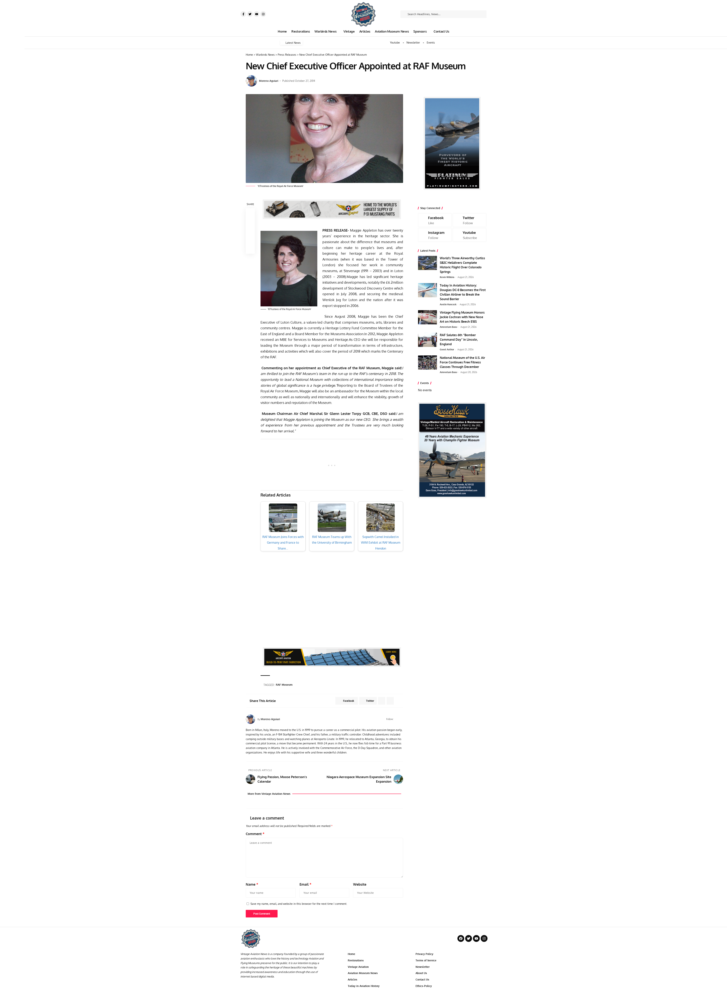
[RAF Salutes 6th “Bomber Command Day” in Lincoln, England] (427, 340)
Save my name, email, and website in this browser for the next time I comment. (298, 903)
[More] (250, 249)
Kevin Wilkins (447, 277)
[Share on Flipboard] (381, 701)
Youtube (395, 42)
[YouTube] (401, 719)
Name (252, 884)
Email (305, 884)
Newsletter (413, 42)
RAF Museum (284, 684)
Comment (255, 834)
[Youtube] (256, 14)
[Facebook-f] (243, 14)
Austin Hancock (448, 304)
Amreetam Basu (448, 327)
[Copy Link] (250, 231)
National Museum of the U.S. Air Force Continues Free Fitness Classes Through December (462, 362)
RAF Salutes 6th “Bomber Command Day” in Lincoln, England (459, 339)
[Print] (250, 240)
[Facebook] (396, 719)
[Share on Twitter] (250, 221)
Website (359, 884)
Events (431, 42)
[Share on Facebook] (250, 212)
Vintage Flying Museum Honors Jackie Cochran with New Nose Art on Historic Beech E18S (462, 317)
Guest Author (447, 349)
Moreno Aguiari (268, 80)
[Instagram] (263, 14)
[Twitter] (250, 14)
